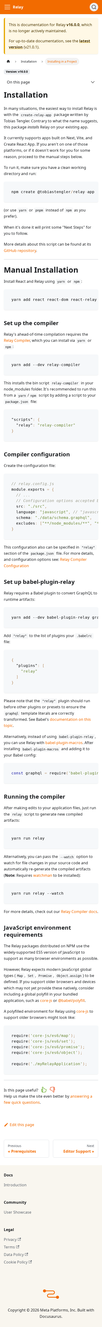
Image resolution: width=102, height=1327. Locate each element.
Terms (9, 1247)
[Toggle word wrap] (84, 187)
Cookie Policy (16, 1262)
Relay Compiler (17, 340)
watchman (42, 875)
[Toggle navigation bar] (7, 7)
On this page (18, 82)
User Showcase (17, 1212)
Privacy (10, 1239)
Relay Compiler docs (79, 911)
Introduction (15, 1185)
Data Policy (14, 1254)
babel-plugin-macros (64, 742)
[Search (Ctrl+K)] (94, 7)
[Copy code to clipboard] (92, 187)
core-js (46, 1000)
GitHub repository (20, 250)
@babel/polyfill (71, 1000)
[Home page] (8, 61)
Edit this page (22, 1124)
